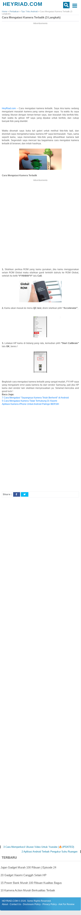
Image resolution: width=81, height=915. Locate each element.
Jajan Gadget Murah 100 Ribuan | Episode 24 (28, 867)
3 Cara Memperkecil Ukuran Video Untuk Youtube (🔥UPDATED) (38, 846)
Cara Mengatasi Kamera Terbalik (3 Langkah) (31, 17)
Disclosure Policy (32, 904)
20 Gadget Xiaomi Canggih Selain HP (23, 875)
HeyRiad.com (9, 108)
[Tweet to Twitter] (24, 494)
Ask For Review (66, 904)
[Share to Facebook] (16, 494)
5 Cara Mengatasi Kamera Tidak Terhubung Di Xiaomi (29, 401)
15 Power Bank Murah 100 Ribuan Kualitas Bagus (31, 882)
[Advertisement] (40, 65)
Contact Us (15, 904)
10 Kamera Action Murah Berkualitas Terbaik (28, 890)
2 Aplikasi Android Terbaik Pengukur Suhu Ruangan (49, 851)
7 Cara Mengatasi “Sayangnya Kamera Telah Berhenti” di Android (35, 397)
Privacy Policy (49, 904)
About (5, 904)
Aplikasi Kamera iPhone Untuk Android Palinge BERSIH (30, 404)
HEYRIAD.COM (22, 4)
